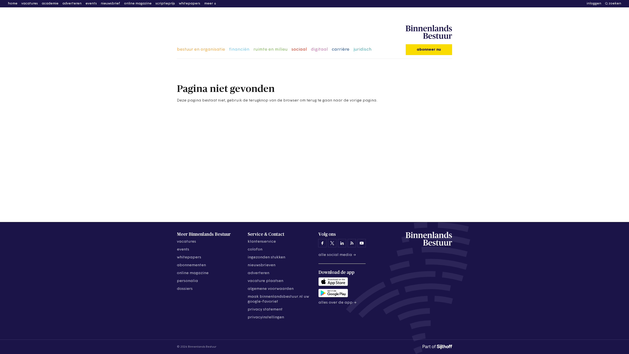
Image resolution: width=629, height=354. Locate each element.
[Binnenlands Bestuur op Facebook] (322, 243)
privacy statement (265, 309)
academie (50, 3)
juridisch (362, 49)
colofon (255, 249)
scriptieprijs (165, 3)
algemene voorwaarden (271, 289)
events (91, 3)
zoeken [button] (615, 3)
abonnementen (191, 265)
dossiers (185, 289)
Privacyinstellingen (266, 317)
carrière (340, 49)
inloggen (594, 3)
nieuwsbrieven (261, 265)
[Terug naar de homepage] (429, 32)
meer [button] (208, 3)
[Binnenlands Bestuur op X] (332, 243)
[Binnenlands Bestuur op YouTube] (362, 243)
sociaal (299, 49)
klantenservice (262, 242)
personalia (187, 281)
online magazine (138, 3)
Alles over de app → (337, 303)
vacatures (29, 3)
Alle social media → (337, 255)
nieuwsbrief (110, 3)
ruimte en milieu (270, 49)
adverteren (72, 3)
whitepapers (189, 3)
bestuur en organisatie (201, 49)
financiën (239, 49)
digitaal (319, 49)
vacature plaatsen (265, 281)
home (12, 3)
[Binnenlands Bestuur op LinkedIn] (342, 243)
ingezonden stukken (266, 257)
